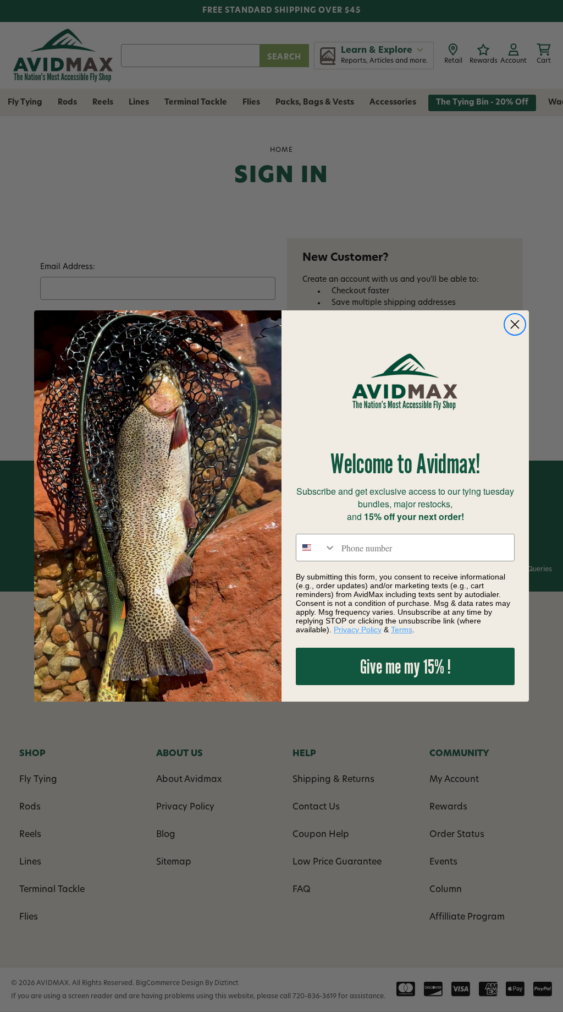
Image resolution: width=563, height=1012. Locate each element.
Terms (401, 629)
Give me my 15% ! (405, 666)
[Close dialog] (515, 324)
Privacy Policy (358, 629)
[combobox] (316, 547)
